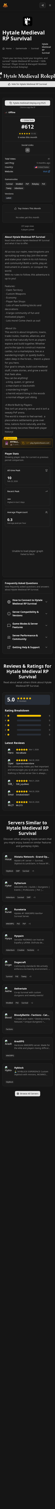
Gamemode (21, 48)
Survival (35, 48)
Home (9, 48)
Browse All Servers (29, 1093)
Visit (45, 171)
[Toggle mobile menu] (50, 5)
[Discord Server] (27, 150)
